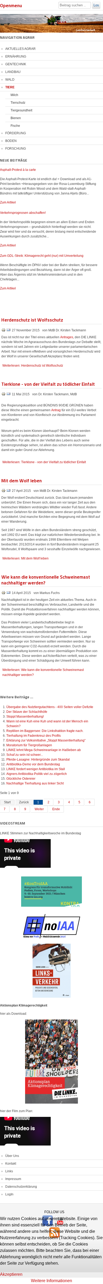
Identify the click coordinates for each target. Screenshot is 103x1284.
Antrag (56, 410)
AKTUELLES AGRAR (20, 49)
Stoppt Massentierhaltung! (25, 716)
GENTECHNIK (15, 64)
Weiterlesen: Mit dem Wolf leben (25, 558)
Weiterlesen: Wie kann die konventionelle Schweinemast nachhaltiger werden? (43, 672)
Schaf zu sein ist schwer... (24, 755)
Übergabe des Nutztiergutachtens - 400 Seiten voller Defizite (49, 707)
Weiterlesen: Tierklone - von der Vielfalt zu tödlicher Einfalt (44, 462)
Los (96, 5)
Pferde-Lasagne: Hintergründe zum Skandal (38, 759)
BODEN (11, 141)
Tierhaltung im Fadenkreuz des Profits (33, 736)
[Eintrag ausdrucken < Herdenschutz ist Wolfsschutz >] (3, 331)
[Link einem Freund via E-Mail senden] (8, 331)
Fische (15, 126)
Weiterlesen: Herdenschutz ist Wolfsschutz (32, 365)
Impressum (13, 1179)
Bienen (16, 118)
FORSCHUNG (15, 148)
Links (9, 1171)
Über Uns (12, 1156)
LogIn (9, 1194)
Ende (56, 809)
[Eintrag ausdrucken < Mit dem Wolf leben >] (3, 491)
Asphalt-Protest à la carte (18, 170)
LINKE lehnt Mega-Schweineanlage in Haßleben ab (43, 750)
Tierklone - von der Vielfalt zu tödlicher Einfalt (48, 383)
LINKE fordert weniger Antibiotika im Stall (35, 769)
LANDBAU (13, 72)
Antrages (66, 337)
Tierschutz (18, 103)
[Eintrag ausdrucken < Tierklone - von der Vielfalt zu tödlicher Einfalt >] (3, 395)
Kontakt (10, 1163)
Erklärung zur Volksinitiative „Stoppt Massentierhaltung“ (46, 740)
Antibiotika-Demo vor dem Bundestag (33, 764)
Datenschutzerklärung (21, 1186)
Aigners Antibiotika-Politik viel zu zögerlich (36, 774)
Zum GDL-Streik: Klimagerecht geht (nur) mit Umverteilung (41, 256)
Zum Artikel (8, 202)
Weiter (39, 809)
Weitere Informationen (51, 1280)
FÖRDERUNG (15, 133)
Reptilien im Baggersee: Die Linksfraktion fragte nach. (44, 731)
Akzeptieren (11, 1274)
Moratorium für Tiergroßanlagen (29, 745)
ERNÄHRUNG (15, 56)
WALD (10, 79)
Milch (14, 95)
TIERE (10, 87)
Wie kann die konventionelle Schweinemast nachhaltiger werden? (45, 579)
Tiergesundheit (21, 110)
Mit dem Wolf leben (21, 480)
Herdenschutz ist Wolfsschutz (32, 319)
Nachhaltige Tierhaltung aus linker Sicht (35, 783)
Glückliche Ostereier (20, 778)
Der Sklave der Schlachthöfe (26, 712)
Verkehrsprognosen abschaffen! (23, 213)
